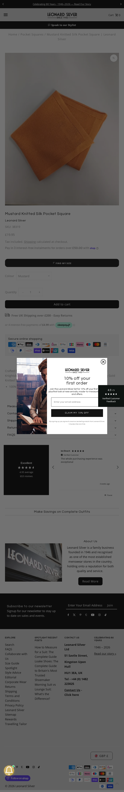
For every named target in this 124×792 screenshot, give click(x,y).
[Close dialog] (103, 361)
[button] (111, 396)
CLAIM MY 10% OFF (77, 413)
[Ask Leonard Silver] (9, 770)
